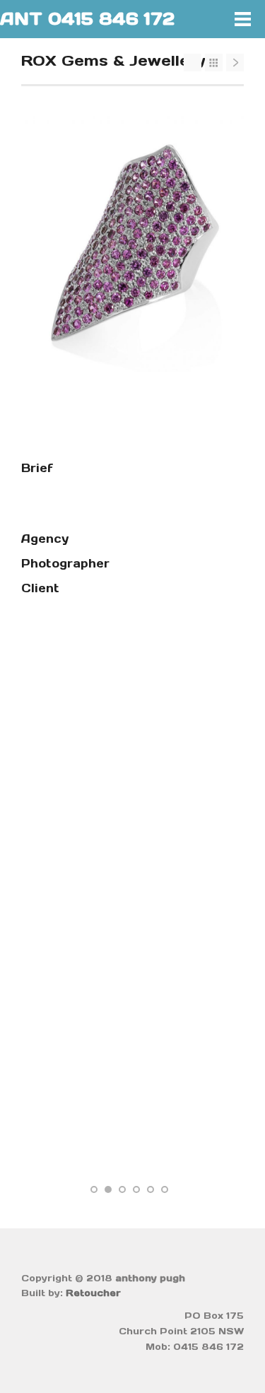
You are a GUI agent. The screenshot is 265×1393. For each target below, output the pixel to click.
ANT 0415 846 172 (87, 19)
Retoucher (93, 1293)
